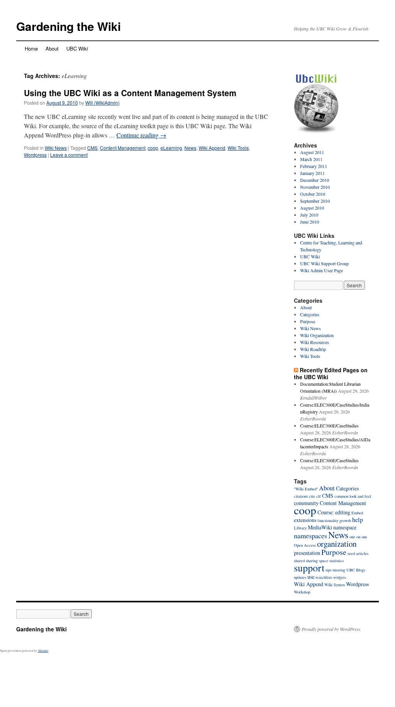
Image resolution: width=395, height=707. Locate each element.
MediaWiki (320, 527)
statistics (336, 560)
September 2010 (315, 201)
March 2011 (311, 159)
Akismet (43, 651)
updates (300, 577)
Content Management (122, 147)
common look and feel (352, 496)
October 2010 (312, 194)
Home (31, 48)
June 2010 (309, 222)
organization (336, 543)
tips (328, 570)
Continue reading (141, 135)
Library (300, 528)
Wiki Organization (317, 335)
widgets (339, 577)
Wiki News (56, 147)
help (357, 519)
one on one (358, 536)
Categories (309, 314)
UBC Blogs (355, 570)
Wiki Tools (238, 147)
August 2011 (312, 152)
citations (301, 496)
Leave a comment (69, 154)
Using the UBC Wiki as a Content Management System (130, 92)
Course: (325, 512)
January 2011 (312, 173)
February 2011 (313, 166)
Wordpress (35, 154)
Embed (357, 512)
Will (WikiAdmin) (102, 102)
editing (342, 512)
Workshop (302, 592)
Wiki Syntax (334, 584)
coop (153, 147)
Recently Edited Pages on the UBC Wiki (331, 373)
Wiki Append (212, 147)
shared (299, 560)
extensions (305, 520)
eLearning (171, 147)
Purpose (307, 321)
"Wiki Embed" (306, 489)
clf (318, 496)
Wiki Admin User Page (321, 270)
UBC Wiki (77, 48)
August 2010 (312, 208)
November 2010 (315, 187)
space (323, 560)
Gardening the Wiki (68, 26)
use (310, 576)
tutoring (339, 570)
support (309, 567)
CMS (92, 147)
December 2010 (314, 180)
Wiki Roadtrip (313, 349)
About (52, 48)
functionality (327, 520)
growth (345, 520)
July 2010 (309, 215)
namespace (344, 527)
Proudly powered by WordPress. (331, 629)
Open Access (305, 545)
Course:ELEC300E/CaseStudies (329, 425)
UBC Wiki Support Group (324, 263)
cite (312, 496)
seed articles (358, 553)
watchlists (324, 577)
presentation (307, 552)
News (190, 147)
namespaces (310, 535)
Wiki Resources (314, 342)
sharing (312, 560)
